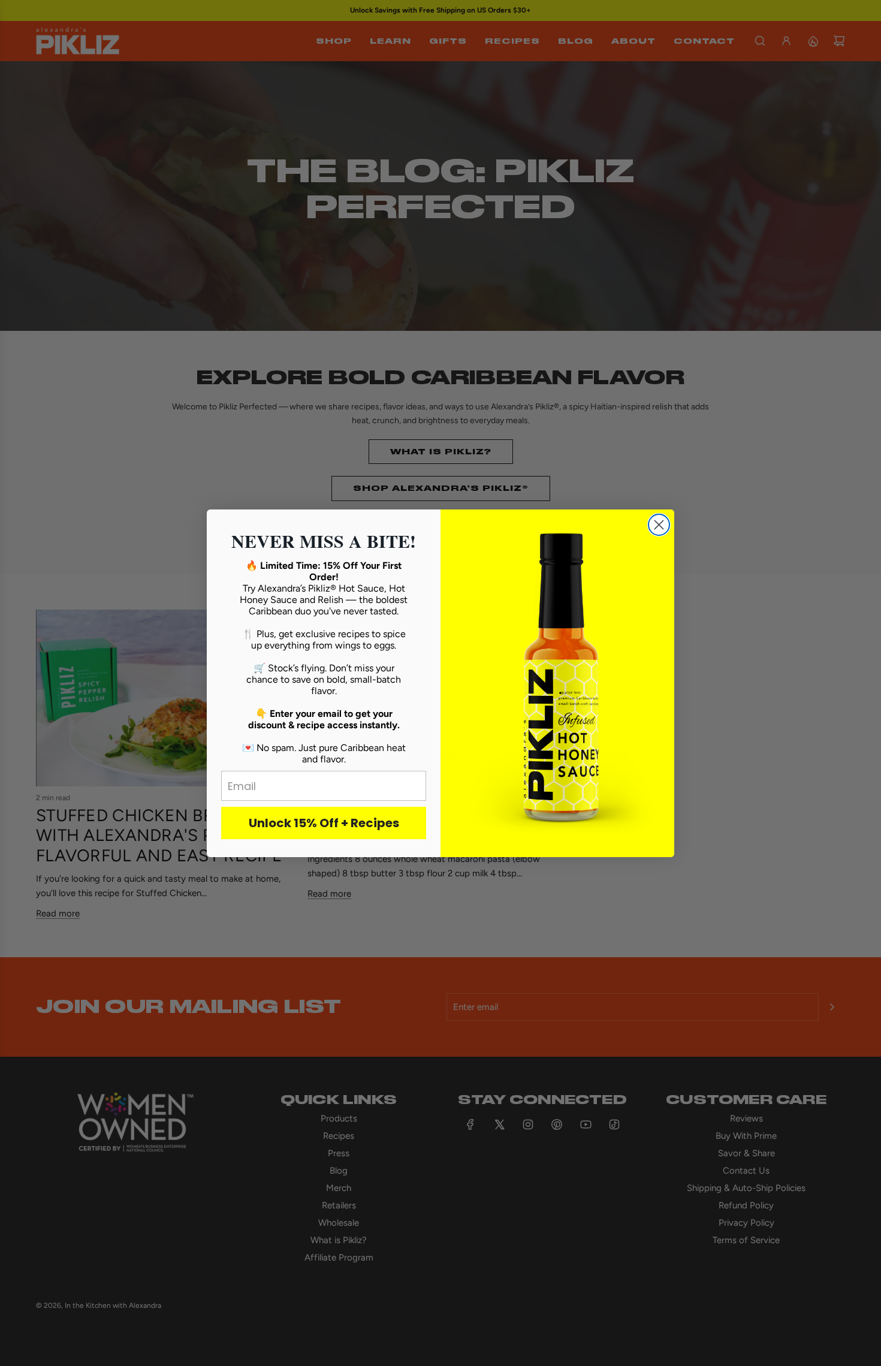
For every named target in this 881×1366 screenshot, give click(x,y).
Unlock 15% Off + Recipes (324, 823)
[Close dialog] (658, 524)
